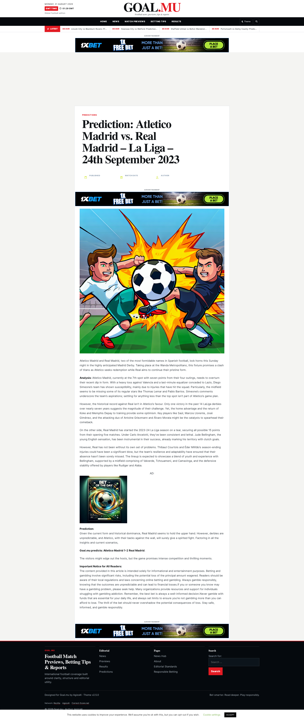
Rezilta (57, 703)
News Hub (160, 656)
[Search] (256, 22)
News (116, 21)
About (157, 661)
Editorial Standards (165, 666)
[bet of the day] (152, 499)
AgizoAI (66, 703)
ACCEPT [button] (230, 715)
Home (103, 21)
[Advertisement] (152, 77)
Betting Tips (158, 21)
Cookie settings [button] (211, 714)
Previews (104, 661)
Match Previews (135, 21)
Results (176, 21)
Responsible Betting (166, 671)
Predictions (106, 671)
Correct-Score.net (80, 703)
